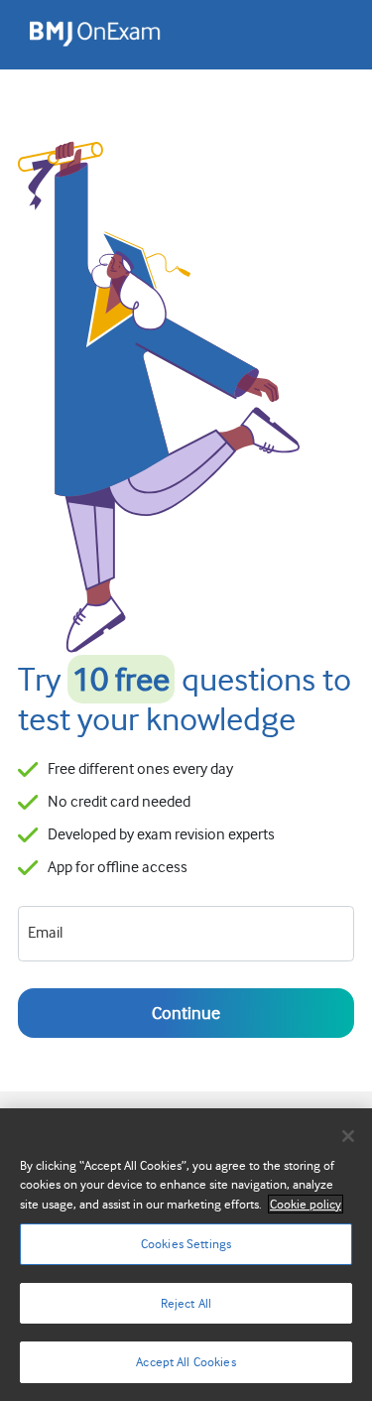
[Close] (348, 1136)
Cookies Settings (186, 1243)
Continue (186, 1013)
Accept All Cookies (185, 1361)
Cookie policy (305, 1204)
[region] (186, 1254)
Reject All (186, 1303)
